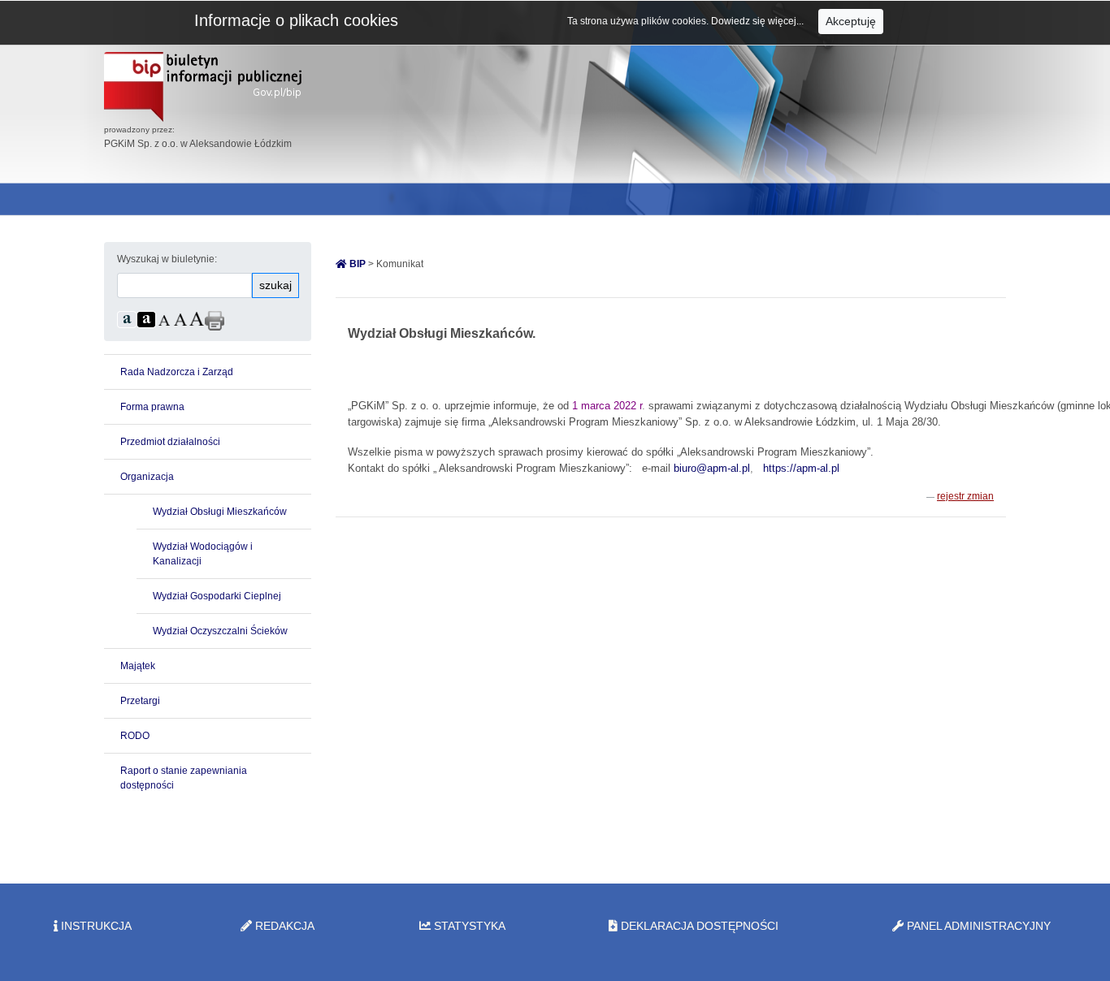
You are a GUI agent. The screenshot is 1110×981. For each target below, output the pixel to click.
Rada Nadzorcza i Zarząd (176, 372)
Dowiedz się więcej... (758, 21)
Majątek (137, 666)
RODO (135, 735)
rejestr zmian (965, 496)
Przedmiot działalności (170, 441)
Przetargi (140, 701)
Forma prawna (152, 407)
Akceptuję (851, 21)
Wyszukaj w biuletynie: (167, 259)
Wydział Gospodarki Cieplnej (217, 596)
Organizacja (147, 476)
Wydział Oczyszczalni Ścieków (220, 631)
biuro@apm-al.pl (712, 468)
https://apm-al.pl (801, 468)
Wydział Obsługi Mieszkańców (220, 511)
